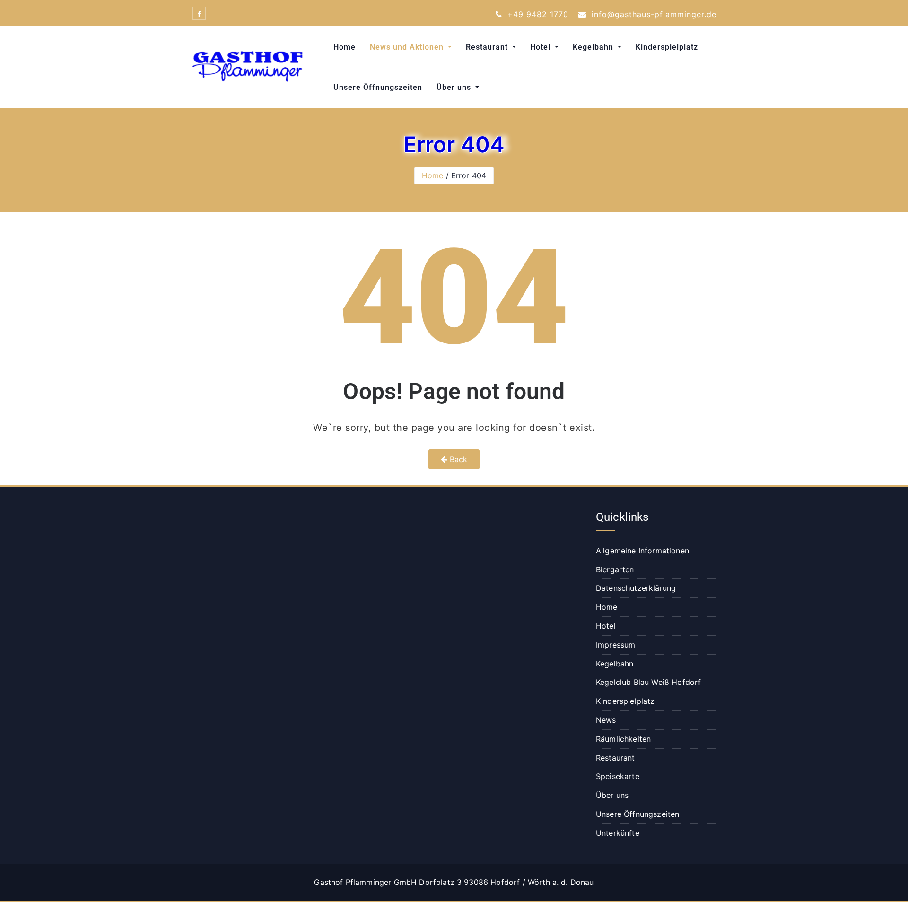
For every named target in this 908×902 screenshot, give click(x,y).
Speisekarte (617, 776)
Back (457, 459)
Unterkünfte (617, 833)
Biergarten (615, 569)
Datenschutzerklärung (636, 588)
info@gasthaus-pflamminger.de (652, 14)
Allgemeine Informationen (642, 550)
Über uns (455, 87)
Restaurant (488, 47)
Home (344, 47)
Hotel (541, 47)
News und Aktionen (408, 47)
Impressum (615, 644)
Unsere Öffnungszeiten (377, 87)
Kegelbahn (594, 47)
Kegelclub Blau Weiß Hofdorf (648, 682)
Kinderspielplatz (667, 47)
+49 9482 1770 (536, 14)
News (606, 720)
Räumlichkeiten (623, 739)
